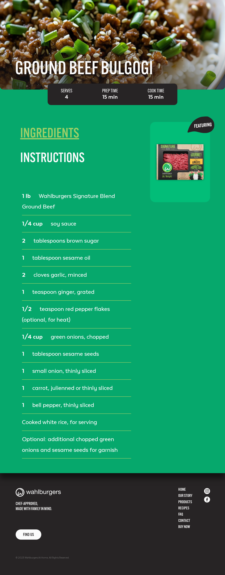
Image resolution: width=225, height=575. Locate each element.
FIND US (28, 535)
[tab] (49, 134)
